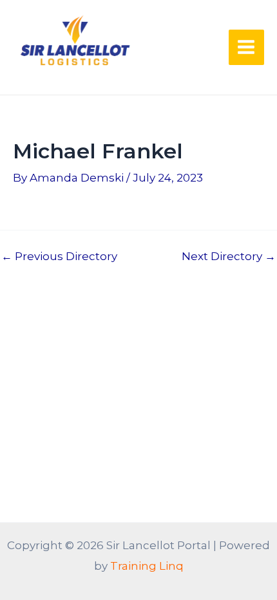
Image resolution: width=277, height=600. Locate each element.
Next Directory (229, 256)
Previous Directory (59, 256)
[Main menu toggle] (247, 48)
